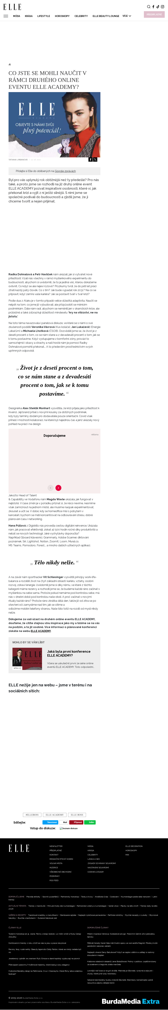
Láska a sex (94, 859)
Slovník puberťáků (50, 897)
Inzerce (54, 867)
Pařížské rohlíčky (115, 915)
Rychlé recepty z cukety (136, 915)
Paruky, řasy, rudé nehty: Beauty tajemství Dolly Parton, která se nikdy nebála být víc (45, 950)
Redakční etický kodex (61, 859)
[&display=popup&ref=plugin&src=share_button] (90, 159)
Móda (16, 16)
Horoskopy (62, 16)
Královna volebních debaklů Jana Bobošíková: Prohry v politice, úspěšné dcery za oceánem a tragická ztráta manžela (121, 963)
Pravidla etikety (33, 897)
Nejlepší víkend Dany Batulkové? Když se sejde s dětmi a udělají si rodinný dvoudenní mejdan (120, 953)
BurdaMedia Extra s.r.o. (32, 998)
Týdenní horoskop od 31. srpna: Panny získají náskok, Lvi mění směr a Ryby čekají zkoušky (45, 935)
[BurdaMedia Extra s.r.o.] (130, 1001)
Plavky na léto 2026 (129, 906)
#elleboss (32, 815)
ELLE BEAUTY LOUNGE (106, 16)
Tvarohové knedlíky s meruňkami (43, 915)
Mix (127, 855)
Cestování (114, 897)
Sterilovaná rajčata (68, 915)
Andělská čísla (101, 897)
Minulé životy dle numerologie (61, 906)
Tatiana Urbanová (18, 160)
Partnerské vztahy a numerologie (91, 906)
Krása (28, 16)
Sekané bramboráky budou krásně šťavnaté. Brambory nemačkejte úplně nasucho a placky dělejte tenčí (120, 981)
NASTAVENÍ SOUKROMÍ (98, 867)
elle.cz (17, 668)
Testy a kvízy (87, 897)
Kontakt (54, 855)
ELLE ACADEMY (41, 631)
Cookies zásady (96, 872)
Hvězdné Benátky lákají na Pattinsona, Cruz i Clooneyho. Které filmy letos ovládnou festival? (46, 972)
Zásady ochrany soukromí (102, 863)
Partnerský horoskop (70, 897)
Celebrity (81, 16)
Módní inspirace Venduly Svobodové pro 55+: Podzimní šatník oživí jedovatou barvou (121, 935)
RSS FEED (54, 880)
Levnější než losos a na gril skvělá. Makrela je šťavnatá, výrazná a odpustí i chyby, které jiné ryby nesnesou (120, 972)
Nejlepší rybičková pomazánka (92, 915)
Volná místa (56, 863)
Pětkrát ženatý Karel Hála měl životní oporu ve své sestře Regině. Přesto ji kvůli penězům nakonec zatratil (122, 944)
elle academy (55, 815)
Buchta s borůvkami (27, 918)
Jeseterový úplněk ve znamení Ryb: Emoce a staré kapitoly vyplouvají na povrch (44, 958)
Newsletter (56, 846)
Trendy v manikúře (36, 906)
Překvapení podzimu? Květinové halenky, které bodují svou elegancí (39, 965)
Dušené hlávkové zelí (47, 918)
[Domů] (19, 848)
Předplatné (56, 850)
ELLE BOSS (77, 815)
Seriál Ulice (113, 906)
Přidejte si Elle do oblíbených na (46, 171)
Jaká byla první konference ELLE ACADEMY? (69, 653)
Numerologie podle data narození (135, 897)
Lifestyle (43, 16)
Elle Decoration (134, 846)
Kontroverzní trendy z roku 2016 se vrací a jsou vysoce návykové (37, 943)
